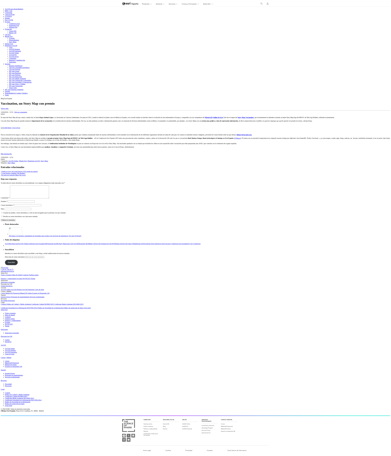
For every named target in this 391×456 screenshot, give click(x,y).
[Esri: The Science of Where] (128, 425)
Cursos (3, 293)
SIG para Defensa (14, 75)
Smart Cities (13, 88)
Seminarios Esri (14, 25)
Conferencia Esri (14, 24)
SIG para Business (15, 73)
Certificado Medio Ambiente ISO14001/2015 (68, 304)
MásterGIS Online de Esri (214, 117)
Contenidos (12, 58)
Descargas (11, 300)
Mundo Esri (9, 36)
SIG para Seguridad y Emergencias (20, 82)
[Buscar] (261, 4)
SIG (57, 244)
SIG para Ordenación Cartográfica (20, 80)
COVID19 (8, 16)
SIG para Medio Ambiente (17, 78)
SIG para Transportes (16, 86)
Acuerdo (12, 38)
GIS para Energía (14, 69)
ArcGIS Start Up (128, 244)
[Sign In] (267, 3)
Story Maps (12, 42)
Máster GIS (12, 33)
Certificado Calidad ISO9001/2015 (42, 304)
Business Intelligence (16, 66)
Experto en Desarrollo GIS (40, 293)
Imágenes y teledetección (17, 60)
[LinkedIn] (133, 435)
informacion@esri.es (7, 271)
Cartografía (8, 13)
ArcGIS (7, 244)
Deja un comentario (20, 112)
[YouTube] (128, 440)
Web (2, 209)
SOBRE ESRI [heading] (147, 419)
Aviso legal (87, 308)
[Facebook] (124, 435)
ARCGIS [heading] (184, 419)
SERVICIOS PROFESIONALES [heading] (206, 420)
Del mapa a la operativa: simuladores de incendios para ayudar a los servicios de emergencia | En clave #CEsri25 (45, 236)
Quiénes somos (33, 275)
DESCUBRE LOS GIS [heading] (168, 419)
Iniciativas (9, 286)
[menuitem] (152, 424)
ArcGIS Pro (13, 55)
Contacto (26, 275)
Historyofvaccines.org (244, 135)
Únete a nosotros (6, 275)
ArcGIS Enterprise (15, 51)
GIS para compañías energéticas (19, 67)
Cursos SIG (12, 31)
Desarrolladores (14, 40)
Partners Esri (9, 44)
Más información (6, 154)
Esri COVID (9, 20)
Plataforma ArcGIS (11, 45)
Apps (10, 47)
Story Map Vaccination (246, 117)
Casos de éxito (39, 289)
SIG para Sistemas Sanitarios (14, 89)
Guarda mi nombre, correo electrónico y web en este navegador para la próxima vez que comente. (34, 213)
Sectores (7, 64)
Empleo (7, 18)
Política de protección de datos (73, 308)
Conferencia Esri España (36, 244)
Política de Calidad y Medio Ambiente (19, 304)
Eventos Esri (14, 244)
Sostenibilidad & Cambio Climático (16, 93)
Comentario (5, 198)
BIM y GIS (8, 11)
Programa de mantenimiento (20, 297)
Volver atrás (4, 108)
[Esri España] (130, 3)
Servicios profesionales (37, 297)
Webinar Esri (13, 27)
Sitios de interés (17, 275)
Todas (7, 95)
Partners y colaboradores (9, 278)
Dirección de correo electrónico (15, 257)
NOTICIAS (27, 278)
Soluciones (12, 62)
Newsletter (4, 300)
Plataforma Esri (138, 244)
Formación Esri (51, 244)
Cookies (4, 304)
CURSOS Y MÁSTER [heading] (226, 419)
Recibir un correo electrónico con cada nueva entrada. (20, 216)
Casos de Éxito (10, 14)
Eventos (7, 22)
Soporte (7, 91)
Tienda (33, 278)
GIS (45, 244)
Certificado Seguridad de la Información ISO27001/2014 (19, 308)
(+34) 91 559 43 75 (7, 269)
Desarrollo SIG (83, 244)
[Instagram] (124, 440)
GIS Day (8, 35)
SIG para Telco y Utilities (17, 84)
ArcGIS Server (14, 56)
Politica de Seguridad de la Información (51, 308)
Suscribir (11, 262)
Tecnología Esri (148, 244)
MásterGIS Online (26, 293)
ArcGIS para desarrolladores (14, 9)
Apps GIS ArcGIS (72, 244)
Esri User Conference (194, 244)
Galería (3, 286)
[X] (128, 435)
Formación (8, 29)
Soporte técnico (6, 297)
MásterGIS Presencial (13, 293)
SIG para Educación (15, 77)
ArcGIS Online (14, 53)
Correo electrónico (7, 205)
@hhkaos (237, 138)
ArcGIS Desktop (14, 49)
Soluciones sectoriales (8, 282)
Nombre (4, 201)
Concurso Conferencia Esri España (175, 244)
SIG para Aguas (14, 71)
